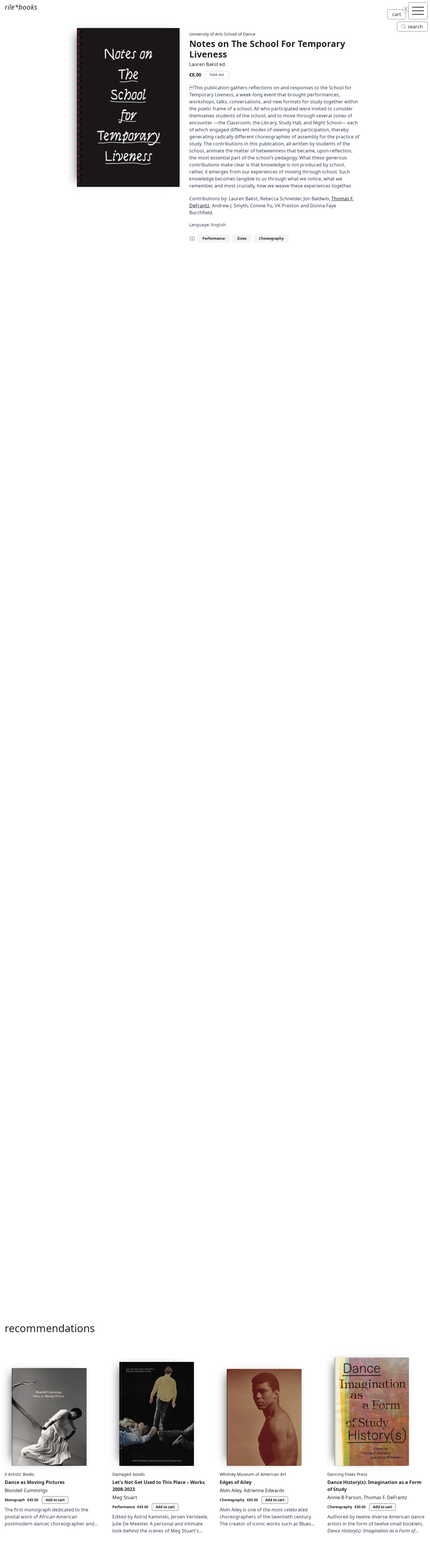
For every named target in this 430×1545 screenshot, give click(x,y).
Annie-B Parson (344, 1497)
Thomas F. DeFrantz (385, 1497)
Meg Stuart (124, 1497)
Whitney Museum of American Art (253, 1474)
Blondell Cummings (26, 1490)
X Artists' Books (19, 1474)
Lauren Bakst (203, 64)
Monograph (15, 1499)
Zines (242, 238)
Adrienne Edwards (264, 1490)
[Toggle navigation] (418, 10)
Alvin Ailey (230, 1490)
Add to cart (55, 1499)
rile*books (21, 7)
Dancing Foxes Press (347, 1474)
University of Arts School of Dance (222, 34)
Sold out (217, 74)
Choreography (271, 238)
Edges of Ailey (236, 1482)
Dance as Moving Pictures (35, 1482)
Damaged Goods (128, 1474)
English (218, 224)
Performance (213, 238)
